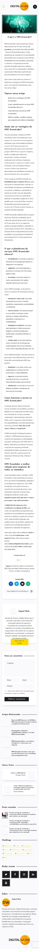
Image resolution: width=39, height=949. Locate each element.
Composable (28, 850)
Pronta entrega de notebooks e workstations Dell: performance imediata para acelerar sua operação (23, 814)
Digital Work (24, 611)
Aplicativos (8, 846)
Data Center (20, 853)
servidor (17, 571)
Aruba (17, 846)
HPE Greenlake (27, 532)
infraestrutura (24, 568)
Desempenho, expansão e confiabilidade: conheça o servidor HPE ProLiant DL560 (23, 732)
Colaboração (15, 850)
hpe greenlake (13, 568)
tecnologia (24, 571)
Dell (30, 853)
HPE (19, 560)
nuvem (32, 568)
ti (29, 571)
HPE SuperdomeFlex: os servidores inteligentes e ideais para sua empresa (23, 743)
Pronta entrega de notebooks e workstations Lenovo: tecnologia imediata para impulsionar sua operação (23, 830)
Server (11, 571)
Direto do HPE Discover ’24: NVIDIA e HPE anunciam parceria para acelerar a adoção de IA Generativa (24, 722)
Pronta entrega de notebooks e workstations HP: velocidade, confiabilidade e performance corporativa (23, 822)
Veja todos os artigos (19, 642)
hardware (16, 566)
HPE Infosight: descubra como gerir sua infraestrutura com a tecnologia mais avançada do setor (24, 753)
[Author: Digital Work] (13, 611)
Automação (27, 846)
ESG (5, 857)
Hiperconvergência (26, 566)
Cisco (6, 850)
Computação (8, 853)
